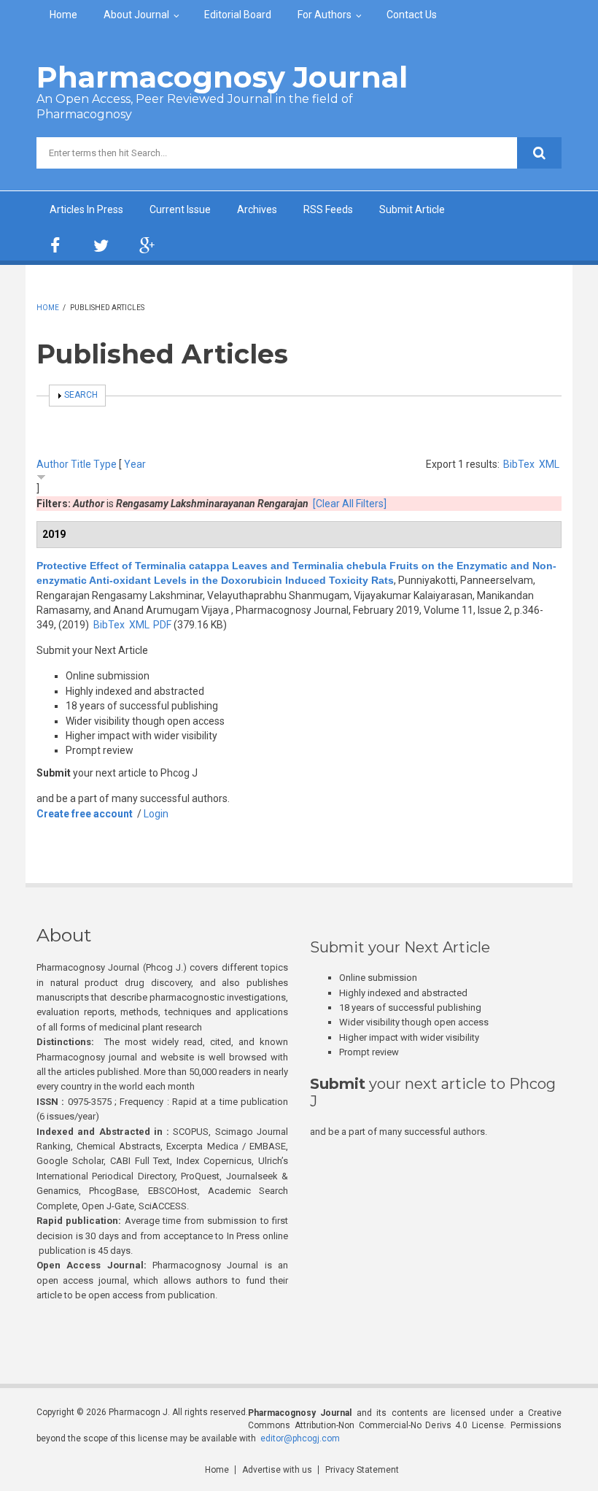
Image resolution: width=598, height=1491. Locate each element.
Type (105, 464)
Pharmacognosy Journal (222, 77)
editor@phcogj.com (300, 1438)
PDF (162, 625)
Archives (257, 209)
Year (135, 464)
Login (156, 814)
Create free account (84, 814)
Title (81, 464)
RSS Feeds (328, 209)
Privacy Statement (362, 1469)
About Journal (136, 14)
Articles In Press (86, 209)
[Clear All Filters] (350, 503)
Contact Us (412, 14)
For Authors (325, 14)
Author (52, 464)
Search (81, 395)
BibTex (519, 464)
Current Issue (180, 209)
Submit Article (412, 209)
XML (549, 464)
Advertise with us (277, 1469)
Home (63, 14)
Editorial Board (237, 14)
